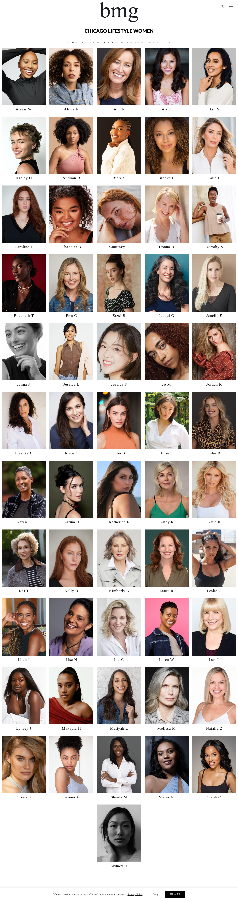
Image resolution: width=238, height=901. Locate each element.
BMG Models (119, 12)
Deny (155, 894)
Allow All (175, 894)
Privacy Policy (135, 894)
